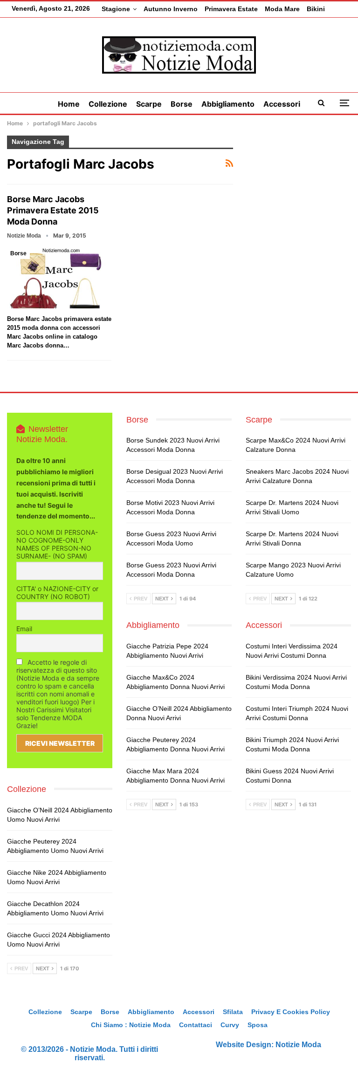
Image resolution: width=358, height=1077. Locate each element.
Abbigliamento (228, 104)
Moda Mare (282, 9)
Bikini (316, 9)
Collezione (108, 104)
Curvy (229, 1025)
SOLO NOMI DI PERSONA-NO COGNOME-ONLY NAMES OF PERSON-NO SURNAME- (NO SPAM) (57, 544)
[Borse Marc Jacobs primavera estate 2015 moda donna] (59, 278)
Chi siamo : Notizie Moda (131, 1025)
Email (24, 629)
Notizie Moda (298, 1045)
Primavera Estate (231, 9)
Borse (182, 104)
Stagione (116, 9)
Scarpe (149, 104)
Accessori (281, 104)
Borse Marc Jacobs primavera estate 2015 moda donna (53, 210)
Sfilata (233, 1012)
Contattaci (195, 1025)
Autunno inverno (171, 9)
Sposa (258, 1025)
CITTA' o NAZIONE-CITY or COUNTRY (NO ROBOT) (57, 592)
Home (69, 104)
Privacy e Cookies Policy (290, 1012)
